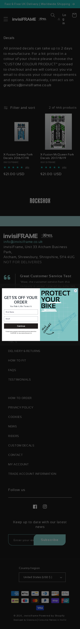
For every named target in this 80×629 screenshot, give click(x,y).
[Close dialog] (75, 290)
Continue (21, 326)
